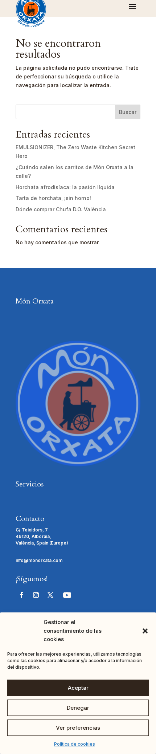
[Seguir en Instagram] (36, 595)
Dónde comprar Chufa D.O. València (61, 209)
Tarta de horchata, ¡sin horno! (53, 198)
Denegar (78, 707)
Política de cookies (74, 744)
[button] (145, 631)
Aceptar (78, 687)
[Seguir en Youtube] (67, 595)
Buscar (127, 112)
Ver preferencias (78, 727)
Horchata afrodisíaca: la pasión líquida (65, 187)
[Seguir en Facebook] (21, 595)
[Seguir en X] (50, 595)
